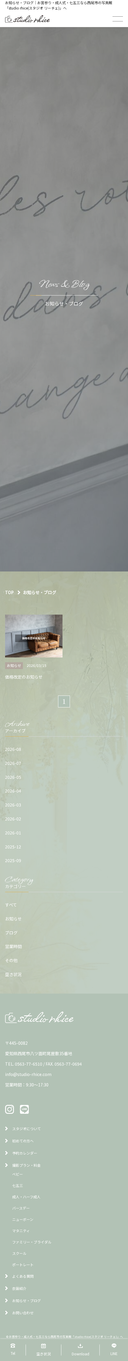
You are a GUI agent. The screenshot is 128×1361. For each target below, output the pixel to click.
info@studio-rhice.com (28, 1074)
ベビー (17, 1174)
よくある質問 (23, 1276)
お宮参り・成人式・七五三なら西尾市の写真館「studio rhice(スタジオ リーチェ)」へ (66, 1337)
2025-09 (13, 860)
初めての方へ (23, 1140)
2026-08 (13, 749)
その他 (11, 960)
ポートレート (23, 1264)
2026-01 (13, 833)
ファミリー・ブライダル (31, 1241)
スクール (19, 1253)
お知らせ (13, 919)
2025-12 (13, 847)
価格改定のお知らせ (24, 677)
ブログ (11, 933)
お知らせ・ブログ (26, 1300)
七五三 (17, 1185)
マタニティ (21, 1230)
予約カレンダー (24, 1152)
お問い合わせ (23, 1312)
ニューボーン (22, 1219)
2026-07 (13, 763)
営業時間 (13, 946)
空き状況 (13, 974)
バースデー (21, 1207)
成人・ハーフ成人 (26, 1196)
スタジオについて (26, 1128)
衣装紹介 (19, 1288)
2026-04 (13, 791)
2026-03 (13, 805)
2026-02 (13, 819)
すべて (11, 905)
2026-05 (13, 777)
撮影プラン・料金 (26, 1165)
